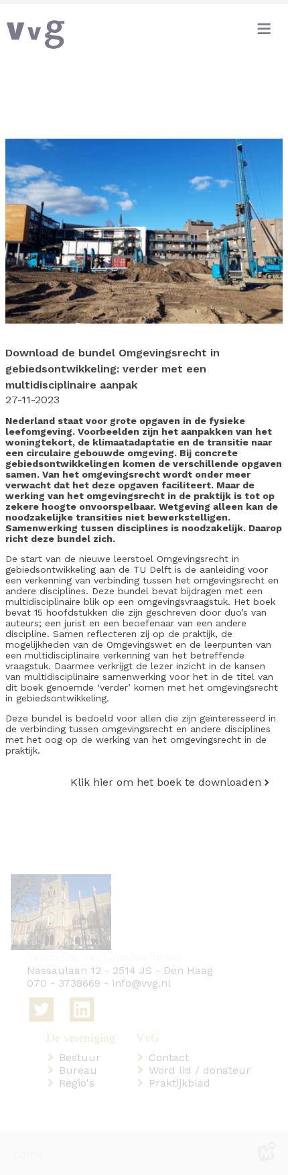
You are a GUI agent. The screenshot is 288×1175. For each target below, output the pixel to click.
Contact (171, 1057)
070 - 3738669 (63, 983)
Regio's (79, 1083)
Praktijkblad (182, 1083)
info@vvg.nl (141, 983)
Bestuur (82, 1057)
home (28, 1154)
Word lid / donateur (202, 1070)
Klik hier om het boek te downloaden (165, 782)
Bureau (80, 1070)
